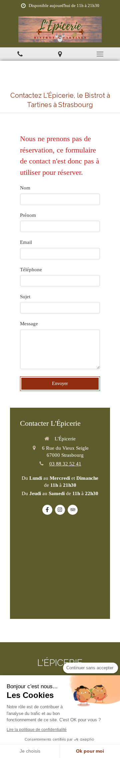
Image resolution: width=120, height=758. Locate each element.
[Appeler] (20, 54)
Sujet (25, 296)
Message (29, 323)
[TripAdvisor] (73, 510)
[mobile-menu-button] (100, 54)
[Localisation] (60, 54)
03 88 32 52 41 (65, 463)
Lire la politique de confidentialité (37, 729)
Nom (25, 188)
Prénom (28, 215)
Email (26, 242)
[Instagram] (60, 510)
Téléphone (31, 269)
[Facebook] (47, 510)
